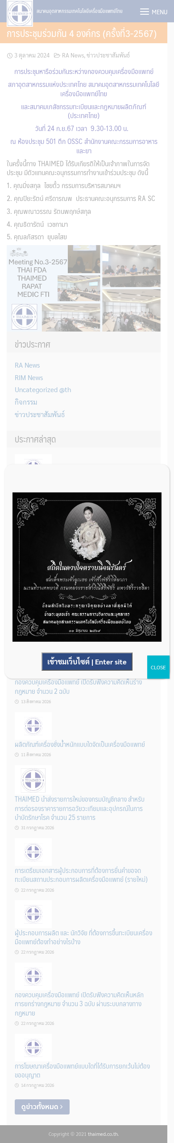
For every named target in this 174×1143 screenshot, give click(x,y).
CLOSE (158, 667)
